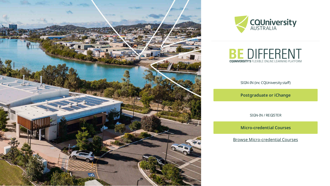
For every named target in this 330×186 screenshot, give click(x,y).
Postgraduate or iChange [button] (266, 95)
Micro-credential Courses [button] (266, 127)
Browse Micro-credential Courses (265, 139)
